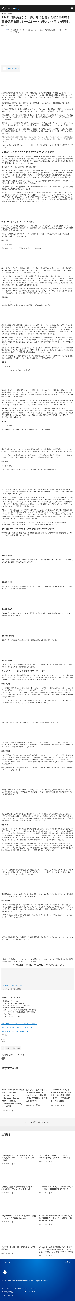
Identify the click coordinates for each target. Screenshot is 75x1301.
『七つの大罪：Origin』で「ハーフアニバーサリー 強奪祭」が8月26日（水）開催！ (55, 1156)
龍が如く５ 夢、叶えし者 (12, 985)
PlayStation (12, 8)
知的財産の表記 (7, 1292)
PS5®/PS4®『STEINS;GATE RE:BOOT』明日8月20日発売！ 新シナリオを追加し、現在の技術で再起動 (55, 1218)
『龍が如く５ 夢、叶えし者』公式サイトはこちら (19, 1024)
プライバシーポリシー (29, 1288)
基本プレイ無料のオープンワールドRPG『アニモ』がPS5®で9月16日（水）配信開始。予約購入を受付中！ (36, 1095)
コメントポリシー (8, 1295)
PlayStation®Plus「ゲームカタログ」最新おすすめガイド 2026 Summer (18, 1217)
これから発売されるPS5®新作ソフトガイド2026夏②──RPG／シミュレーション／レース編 (18, 1157)
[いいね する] (13, 1111)
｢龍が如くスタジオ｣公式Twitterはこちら (15, 1031)
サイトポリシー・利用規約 (11, 1288)
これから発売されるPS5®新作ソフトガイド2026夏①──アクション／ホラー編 (18, 1187)
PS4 (3, 1048)
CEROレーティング (28, 1292)
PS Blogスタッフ (13, 68)
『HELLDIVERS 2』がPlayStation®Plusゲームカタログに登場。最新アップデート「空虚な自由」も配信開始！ (62, 1095)
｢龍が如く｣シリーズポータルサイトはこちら (17, 1027)
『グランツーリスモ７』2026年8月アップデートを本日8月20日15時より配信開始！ (56, 1187)
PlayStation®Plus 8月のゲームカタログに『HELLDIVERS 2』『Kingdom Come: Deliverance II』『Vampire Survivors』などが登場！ (12, 1098)
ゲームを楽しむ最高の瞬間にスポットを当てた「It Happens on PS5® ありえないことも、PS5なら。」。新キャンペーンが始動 (56, 1249)
